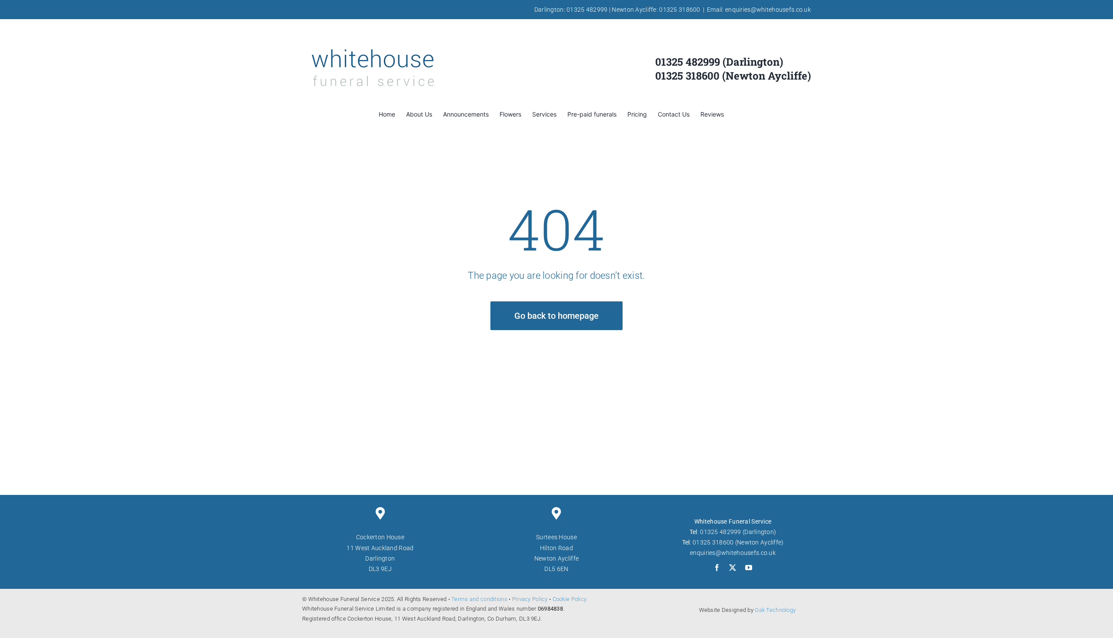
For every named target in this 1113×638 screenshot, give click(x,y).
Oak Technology (775, 610)
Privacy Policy (530, 599)
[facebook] (716, 567)
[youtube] (748, 567)
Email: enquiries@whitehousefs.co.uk (759, 9)
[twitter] (732, 567)
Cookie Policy (570, 599)
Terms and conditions (479, 599)
